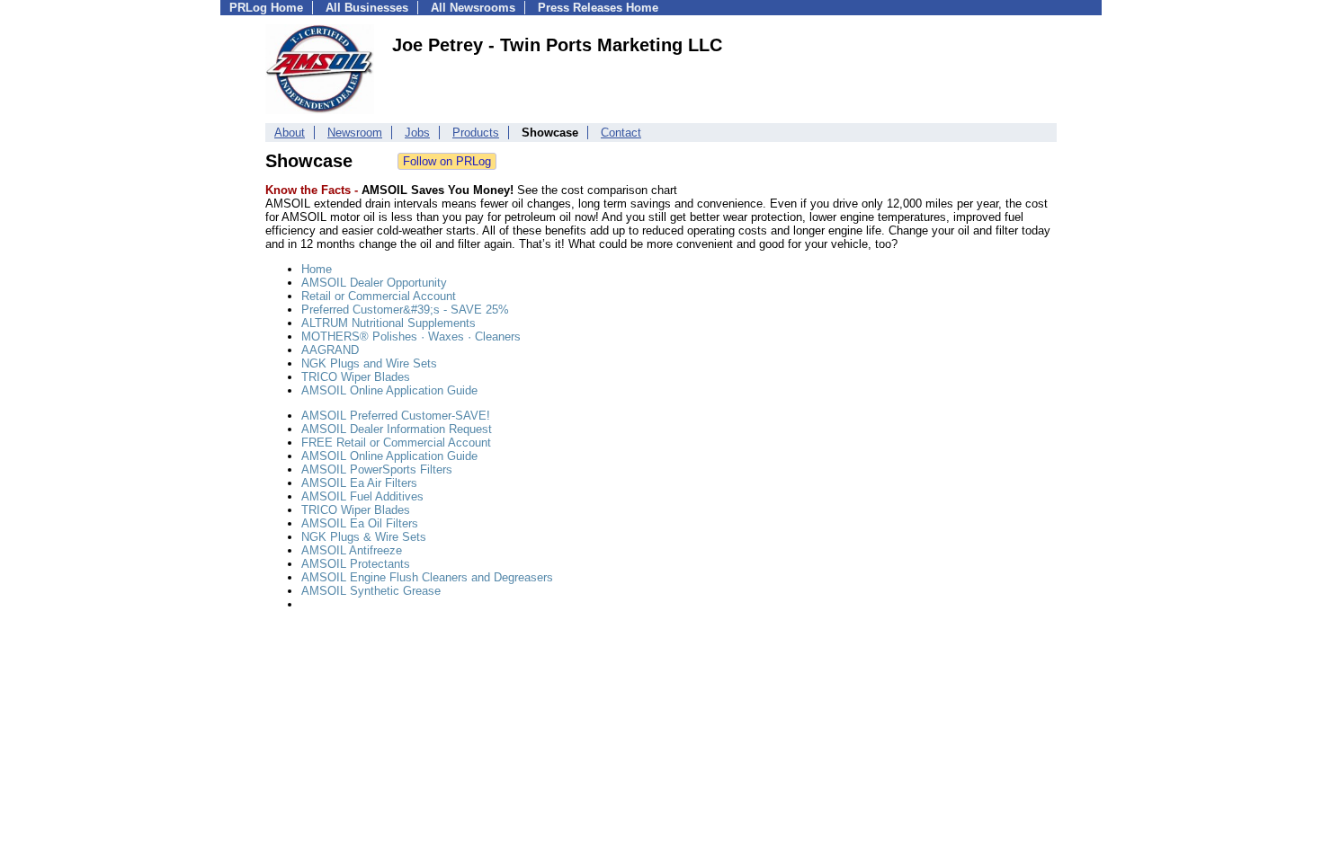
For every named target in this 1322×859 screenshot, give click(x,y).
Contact (621, 132)
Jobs (417, 132)
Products (475, 132)
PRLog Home (266, 7)
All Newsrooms (473, 7)
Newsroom (354, 132)
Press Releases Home (598, 7)
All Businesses (367, 7)
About (289, 132)
